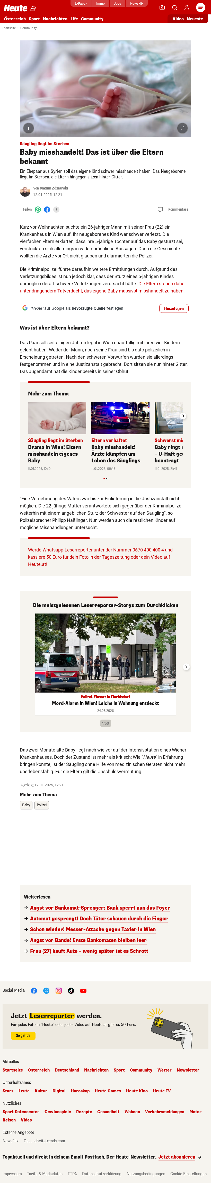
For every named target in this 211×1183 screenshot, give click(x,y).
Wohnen (132, 1112)
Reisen (9, 1120)
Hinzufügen (174, 308)
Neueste (195, 19)
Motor (195, 1112)
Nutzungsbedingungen (146, 1174)
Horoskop (80, 1091)
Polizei (42, 805)
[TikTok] (71, 990)
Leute (24, 1091)
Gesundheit (108, 1112)
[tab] (104, 478)
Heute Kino (137, 1091)
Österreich (15, 19)
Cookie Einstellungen (188, 1174)
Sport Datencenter (21, 1112)
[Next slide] (183, 416)
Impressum (12, 1174)
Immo (100, 3)
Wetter (164, 1070)
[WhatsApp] (38, 209)
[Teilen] (56, 209)
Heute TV (162, 1091)
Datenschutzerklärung (101, 1174)
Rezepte (84, 1112)
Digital (59, 1091)
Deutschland (67, 1070)
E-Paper (81, 3)
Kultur (41, 1091)
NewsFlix (136, 3)
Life (74, 19)
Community (92, 19)
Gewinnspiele (58, 1112)
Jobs (117, 3)
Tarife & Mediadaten (45, 1174)
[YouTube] (83, 990)
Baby (26, 805)
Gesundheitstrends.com (44, 1141)
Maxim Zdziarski (54, 188)
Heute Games (108, 1091)
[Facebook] (47, 209)
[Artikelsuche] (174, 7)
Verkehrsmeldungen (164, 1112)
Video (178, 19)
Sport (34, 19)
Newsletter (188, 1070)
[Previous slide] (28, 416)
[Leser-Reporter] (162, 7)
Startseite (9, 28)
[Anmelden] (187, 7)
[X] (46, 990)
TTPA (72, 1174)
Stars (8, 1091)
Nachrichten (96, 1070)
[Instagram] (59, 990)
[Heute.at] (16, 7)
